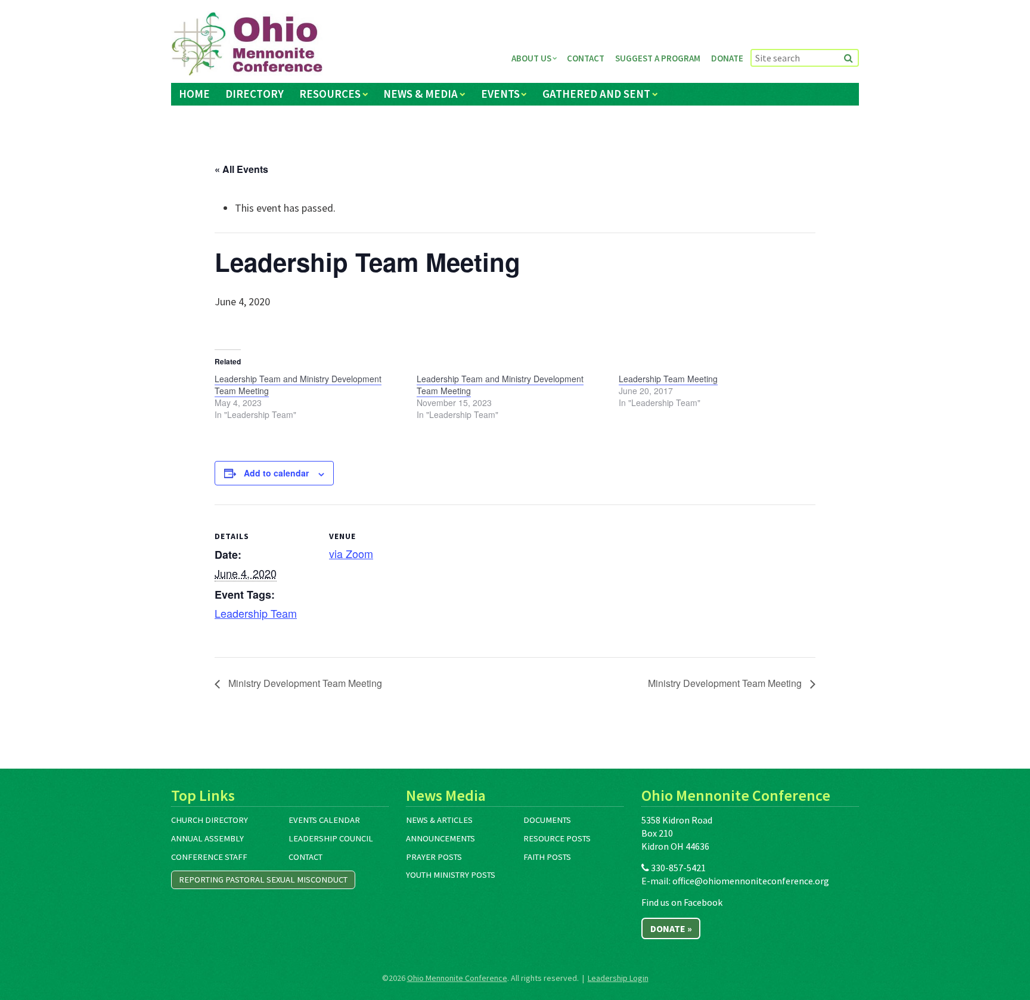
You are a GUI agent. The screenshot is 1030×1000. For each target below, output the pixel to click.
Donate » (671, 928)
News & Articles (439, 820)
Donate (727, 58)
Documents (547, 820)
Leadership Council (330, 838)
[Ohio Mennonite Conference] (247, 44)
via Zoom (351, 553)
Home (194, 93)
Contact (585, 58)
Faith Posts (547, 857)
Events (500, 93)
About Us (531, 58)
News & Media (420, 93)
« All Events (241, 169)
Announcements (440, 838)
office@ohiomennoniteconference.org (750, 881)
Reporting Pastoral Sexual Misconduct (263, 879)
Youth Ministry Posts (450, 874)
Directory (254, 93)
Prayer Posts (434, 857)
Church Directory (209, 820)
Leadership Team (256, 613)
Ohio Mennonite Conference (457, 978)
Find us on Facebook (681, 902)
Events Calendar (324, 820)
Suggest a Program (657, 58)
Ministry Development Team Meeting (304, 683)
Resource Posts (557, 838)
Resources (330, 93)
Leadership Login (618, 978)
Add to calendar (276, 473)
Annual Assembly (207, 838)
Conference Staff (209, 857)
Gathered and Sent (596, 93)
